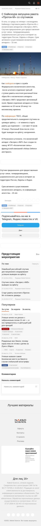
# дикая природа (8, 331)
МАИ (5, 350)
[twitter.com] (8, 515)
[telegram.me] (28, 515)
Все (37, 254)
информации (10, 116)
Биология (5, 329)
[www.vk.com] (13, 515)
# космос (28, 350)
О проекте (20, 437)
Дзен (20, 230)
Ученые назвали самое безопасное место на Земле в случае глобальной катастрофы (15, 359)
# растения (18, 331)
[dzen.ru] (23, 515)
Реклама (20, 441)
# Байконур (12, 47)
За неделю (15, 309)
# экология (6, 334)
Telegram (20, 225)
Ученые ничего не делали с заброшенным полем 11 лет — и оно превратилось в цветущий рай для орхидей (16, 321)
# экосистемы (15, 334)
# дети (12, 350)
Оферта (20, 429)
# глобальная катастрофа (11, 368)
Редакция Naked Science (22, 8)
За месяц (26, 309)
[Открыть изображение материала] (20, 63)
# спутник (29, 47)
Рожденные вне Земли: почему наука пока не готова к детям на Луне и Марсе (15, 343)
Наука (4, 47)
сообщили (9, 83)
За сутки (5, 309)
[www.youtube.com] (18, 515)
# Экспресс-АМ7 (8, 49)
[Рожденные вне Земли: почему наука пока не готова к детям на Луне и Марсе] (36, 343)
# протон (20, 47)
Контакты (20, 433)
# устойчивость (25, 368)
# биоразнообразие (17, 329)
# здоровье (19, 350)
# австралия (13, 365)
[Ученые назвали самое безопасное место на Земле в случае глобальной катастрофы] (36, 359)
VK (21, 235)
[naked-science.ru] (32, 515)
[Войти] (38, 3)
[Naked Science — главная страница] (11, 3)
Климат (5, 365)
